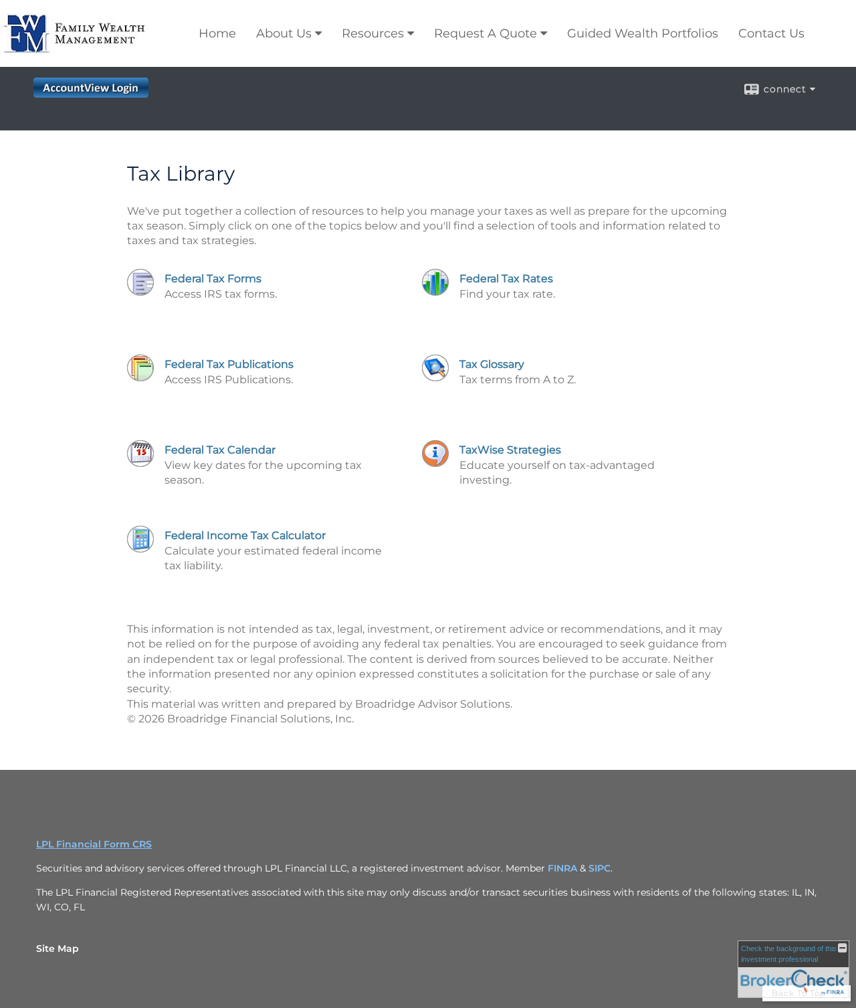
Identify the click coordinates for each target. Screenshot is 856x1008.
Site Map (57, 948)
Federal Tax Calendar (220, 449)
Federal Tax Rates (506, 278)
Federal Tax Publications (229, 364)
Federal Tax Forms (213, 278)
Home (217, 33)
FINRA (564, 868)
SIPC (599, 868)
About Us (284, 33)
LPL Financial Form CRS (94, 844)
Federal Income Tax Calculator (245, 535)
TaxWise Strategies (510, 449)
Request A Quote (485, 33)
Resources (373, 33)
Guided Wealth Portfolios (642, 33)
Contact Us (771, 33)
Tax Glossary (491, 364)
